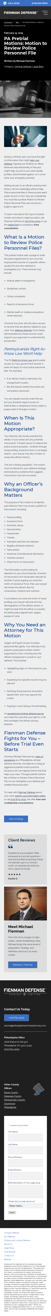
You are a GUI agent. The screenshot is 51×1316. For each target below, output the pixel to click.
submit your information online (30, 796)
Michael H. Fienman (23, 965)
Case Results (9, 1252)
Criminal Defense (22, 66)
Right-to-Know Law (22, 360)
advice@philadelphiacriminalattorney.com (25, 1025)
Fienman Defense (26, 792)
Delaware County (12, 1096)
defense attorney (23, 330)
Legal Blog (37, 66)
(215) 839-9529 (32, 221)
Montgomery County (14, 1100)
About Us (8, 1244)
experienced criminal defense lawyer (25, 713)
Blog (17, 22)
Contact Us (9, 1256)
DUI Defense (9, 1237)
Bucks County (11, 1092)
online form (13, 225)
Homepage (8, 22)
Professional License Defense (17, 1240)
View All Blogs (16, 819)
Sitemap (7, 1259)
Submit (12, 1213)
